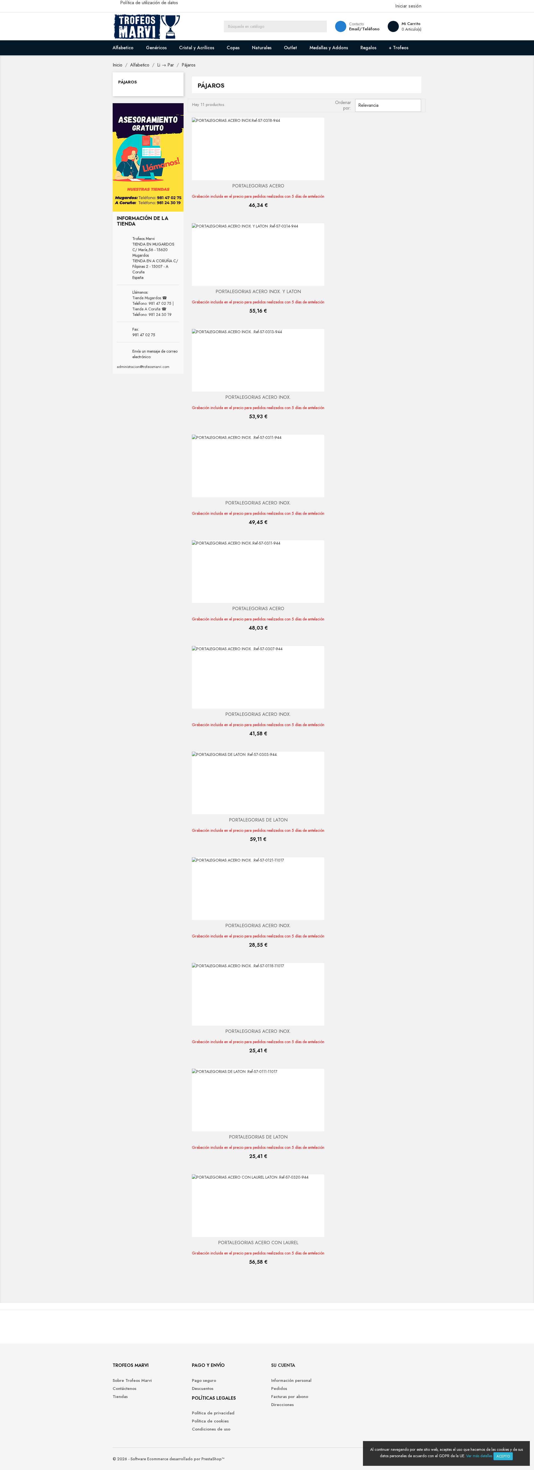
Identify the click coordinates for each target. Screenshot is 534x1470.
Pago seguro (204, 1380)
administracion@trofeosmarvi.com (143, 366)
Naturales (261, 47)
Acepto (503, 1456)
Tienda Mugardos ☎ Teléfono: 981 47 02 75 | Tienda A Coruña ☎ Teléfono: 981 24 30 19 (153, 306)
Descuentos (202, 1388)
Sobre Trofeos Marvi (132, 1380)
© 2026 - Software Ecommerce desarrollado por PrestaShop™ (168, 1459)
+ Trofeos (398, 47)
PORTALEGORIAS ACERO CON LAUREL (258, 1242)
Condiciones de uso (211, 1429)
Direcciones (282, 1404)
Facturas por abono (289, 1396)
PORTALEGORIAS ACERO (258, 186)
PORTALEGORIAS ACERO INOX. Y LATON (258, 291)
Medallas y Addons (329, 47)
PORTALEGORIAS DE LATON (258, 820)
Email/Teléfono (364, 28)
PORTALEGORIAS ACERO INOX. (258, 397)
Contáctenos (124, 1388)
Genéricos (156, 47)
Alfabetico (123, 47)
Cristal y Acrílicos (196, 47)
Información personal (291, 1380)
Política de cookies (210, 1421)
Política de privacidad (213, 1413)
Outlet (290, 47)
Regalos (368, 47)
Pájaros (127, 82)
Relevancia (387, 105)
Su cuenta (283, 1365)
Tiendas (120, 1396)
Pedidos (279, 1388)
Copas (233, 47)
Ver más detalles (479, 1456)
